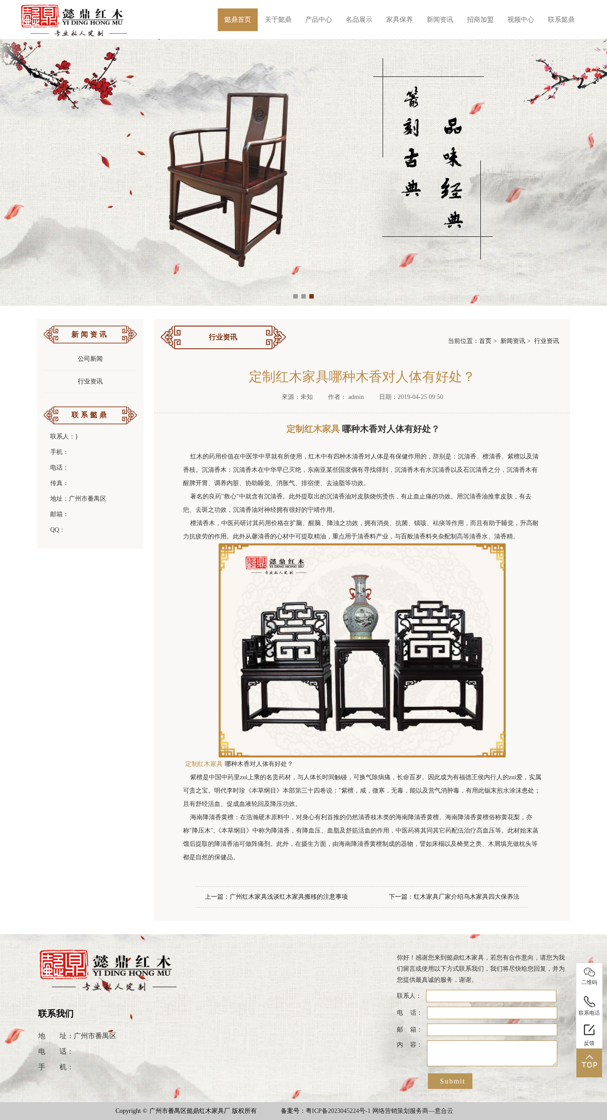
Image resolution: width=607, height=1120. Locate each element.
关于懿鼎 (278, 19)
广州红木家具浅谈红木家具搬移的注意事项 (289, 896)
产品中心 (318, 19)
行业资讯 (90, 381)
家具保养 (399, 19)
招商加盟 (480, 19)
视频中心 (520, 19)
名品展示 (359, 19)
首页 (485, 341)
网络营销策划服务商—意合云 (412, 1111)
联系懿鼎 (561, 19)
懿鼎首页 (237, 19)
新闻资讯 (440, 19)
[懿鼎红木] (74, 19)
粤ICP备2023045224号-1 (338, 1111)
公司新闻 (90, 358)
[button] (295, 296)
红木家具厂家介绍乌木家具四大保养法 (466, 896)
